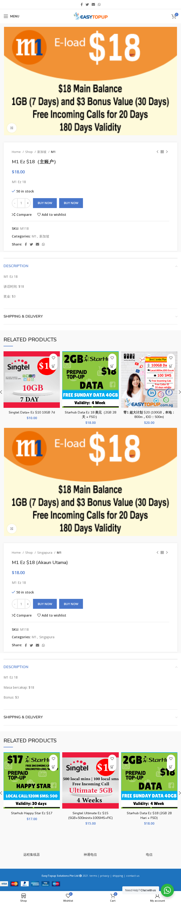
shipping (117, 875)
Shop (29, 152)
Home (16, 152)
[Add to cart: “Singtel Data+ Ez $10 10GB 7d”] (53, 366)
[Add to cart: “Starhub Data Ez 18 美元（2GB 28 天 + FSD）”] (112, 366)
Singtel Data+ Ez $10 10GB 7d (32, 412)
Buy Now (45, 203)
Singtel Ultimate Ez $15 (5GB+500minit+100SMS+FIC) (90, 815)
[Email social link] (93, 4)
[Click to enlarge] (11, 128)
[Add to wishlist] (53, 358)
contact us (132, 875)
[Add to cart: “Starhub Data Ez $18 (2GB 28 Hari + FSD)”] (171, 767)
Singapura (45, 552)
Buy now (71, 203)
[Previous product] (157, 151)
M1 (53, 152)
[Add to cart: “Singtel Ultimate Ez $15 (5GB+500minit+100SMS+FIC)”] (112, 767)
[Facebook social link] (81, 4)
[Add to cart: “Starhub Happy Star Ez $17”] (53, 767)
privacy (104, 875)
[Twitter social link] (87, 4)
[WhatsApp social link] (99, 4)
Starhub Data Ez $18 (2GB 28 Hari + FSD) (149, 815)
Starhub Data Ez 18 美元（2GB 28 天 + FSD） (90, 414)
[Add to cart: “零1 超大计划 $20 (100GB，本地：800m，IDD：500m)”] (171, 366)
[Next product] (167, 151)
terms (93, 875)
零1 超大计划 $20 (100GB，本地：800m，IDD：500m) (149, 414)
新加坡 (42, 152)
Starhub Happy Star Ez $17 (31, 813)
